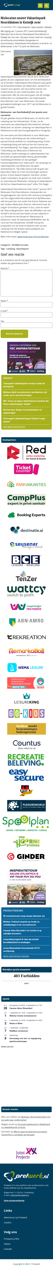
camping (10, 248)
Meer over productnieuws (16, 956)
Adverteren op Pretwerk (15, 1217)
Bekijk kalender (7, 1046)
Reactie (5, 268)
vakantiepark (22, 248)
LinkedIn (8, 1249)
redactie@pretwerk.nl (19, 1195)
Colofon (7, 1222)
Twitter (7, 1244)
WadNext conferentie (19, 1031)
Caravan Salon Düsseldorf (21, 1008)
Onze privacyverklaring (14, 1200)
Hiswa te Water (16, 1023)
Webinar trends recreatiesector (23, 1015)
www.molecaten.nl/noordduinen (33, 236)
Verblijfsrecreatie (20, 245)
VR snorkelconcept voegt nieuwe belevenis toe (24, 916)
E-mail (4, 311)
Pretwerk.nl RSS (11, 1238)
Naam (4, 301)
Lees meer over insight (14, 427)
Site (2, 321)
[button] (40, 5)
